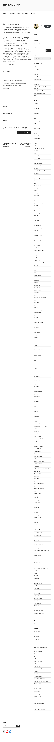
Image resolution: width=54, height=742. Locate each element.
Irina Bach (36, 205)
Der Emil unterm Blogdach (39, 148)
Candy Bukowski (37, 130)
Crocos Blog (36, 140)
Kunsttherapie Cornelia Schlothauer (41, 550)
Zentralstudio (36, 524)
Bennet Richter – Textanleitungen (41, 532)
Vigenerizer (36, 600)
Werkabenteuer (37, 95)
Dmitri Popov (36, 416)
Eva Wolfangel (37, 376)
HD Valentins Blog (37, 185)
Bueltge (35, 573)
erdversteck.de (37, 418)
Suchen (35, 47)
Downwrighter (37, 155)
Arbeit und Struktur (38, 116)
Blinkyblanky (36, 123)
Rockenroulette (37, 285)
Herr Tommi (36, 69)
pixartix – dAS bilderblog (39, 488)
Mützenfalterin (37, 260)
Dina (35, 153)
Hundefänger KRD (37, 436)
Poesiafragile (36, 491)
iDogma (35, 441)
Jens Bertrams (37, 71)
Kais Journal (36, 218)
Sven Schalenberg (37, 505)
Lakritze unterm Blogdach (39, 242)
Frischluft (36, 653)
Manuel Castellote (37, 466)
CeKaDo (35, 133)
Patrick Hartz (36, 478)
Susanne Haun (37, 502)
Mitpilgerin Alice (37, 666)
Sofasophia (36, 295)
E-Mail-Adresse (7, 113)
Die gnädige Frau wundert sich (40, 150)
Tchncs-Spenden (37, 355)
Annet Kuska (36, 389)
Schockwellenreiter (38, 290)
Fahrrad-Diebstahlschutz (39, 651)
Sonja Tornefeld (37, 84)
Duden (35, 580)
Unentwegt (36, 325)
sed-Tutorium (36, 540)
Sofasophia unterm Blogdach (40, 297)
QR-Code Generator (38, 598)
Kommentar (6, 88)
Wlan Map (36, 345)
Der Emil (35, 145)
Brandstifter (36, 399)
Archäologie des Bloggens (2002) (41, 568)
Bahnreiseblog (37, 121)
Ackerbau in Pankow (38, 106)
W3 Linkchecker (37, 603)
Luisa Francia (36, 247)
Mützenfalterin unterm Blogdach (40, 262)
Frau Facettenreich (38, 165)
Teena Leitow (36, 510)
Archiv (35, 55)
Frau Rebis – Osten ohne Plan (40, 170)
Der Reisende (36, 411)
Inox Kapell (36, 443)
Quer (35, 277)
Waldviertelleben (37, 327)
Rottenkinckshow (37, 287)
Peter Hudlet (36, 481)
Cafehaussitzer (37, 691)
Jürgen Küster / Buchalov (39, 448)
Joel (34, 210)
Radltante (36, 282)
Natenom (36, 265)
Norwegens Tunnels (38, 668)
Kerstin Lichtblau (37, 451)
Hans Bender (36, 431)
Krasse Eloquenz (37, 76)
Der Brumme (36, 66)
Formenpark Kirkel (37, 423)
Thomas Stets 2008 (38, 676)
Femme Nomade (37, 160)
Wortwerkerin (36, 699)
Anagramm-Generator (38, 565)
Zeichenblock (36, 522)
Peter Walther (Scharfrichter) (40, 486)
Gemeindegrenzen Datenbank (40, 613)
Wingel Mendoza (37, 519)
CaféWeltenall (37, 128)
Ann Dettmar (36, 386)
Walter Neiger (37, 515)
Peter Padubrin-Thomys (39, 483)
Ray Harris (36, 673)
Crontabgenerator (37, 535)
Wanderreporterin (37, 683)
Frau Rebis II (36, 173)
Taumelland (36, 507)
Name (5, 106)
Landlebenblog (37, 245)
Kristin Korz (36, 458)
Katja (35, 223)
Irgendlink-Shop (37, 43)
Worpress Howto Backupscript (40, 709)
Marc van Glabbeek (38, 661)
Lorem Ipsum (36, 588)
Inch (34, 198)
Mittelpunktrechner (38, 590)
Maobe (35, 252)
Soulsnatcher (36, 302)
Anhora (35, 111)
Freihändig (36, 175)
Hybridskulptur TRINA (38, 438)
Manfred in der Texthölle (39, 250)
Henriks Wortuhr (37, 433)
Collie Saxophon (37, 409)
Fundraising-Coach (38, 583)
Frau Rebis (36, 168)
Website (5, 120)
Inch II (35, 200)
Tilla (34, 320)
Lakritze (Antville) (37, 240)
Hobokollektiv (36, 195)
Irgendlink (11, 4)
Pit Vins (35, 272)
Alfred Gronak (37, 384)
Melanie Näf (36, 255)
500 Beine (36, 103)
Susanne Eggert (37, 500)
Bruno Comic (36, 401)
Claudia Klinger (37, 138)
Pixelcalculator (37, 593)
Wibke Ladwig (37, 332)
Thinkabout (36, 317)
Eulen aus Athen (37, 158)
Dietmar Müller (37, 414)
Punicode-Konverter (38, 595)
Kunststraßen (25, 13)
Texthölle (36, 512)
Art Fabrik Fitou (37, 396)
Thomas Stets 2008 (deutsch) (40, 678)
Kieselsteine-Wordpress (39, 228)
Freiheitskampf (37, 178)
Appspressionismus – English (40, 394)
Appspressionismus (38, 391)
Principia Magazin (37, 275)
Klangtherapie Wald (38, 548)
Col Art (35, 406)
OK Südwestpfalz (37, 473)
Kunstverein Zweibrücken (39, 461)
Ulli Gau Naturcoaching (38, 558)
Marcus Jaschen (37, 79)
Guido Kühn (36, 428)
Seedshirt (36, 40)
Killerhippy (36, 74)
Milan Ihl (35, 257)
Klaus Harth (36, 453)
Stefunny (35, 307)
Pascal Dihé (36, 476)
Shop (18, 13)
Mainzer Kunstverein (38, 463)
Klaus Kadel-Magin (38, 456)
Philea (35, 270)
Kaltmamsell (36, 220)
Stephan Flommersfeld (38, 310)
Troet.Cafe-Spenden (38, 358)
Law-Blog (36, 585)
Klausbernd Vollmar (38, 235)
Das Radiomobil (37, 631)
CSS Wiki (36, 575)
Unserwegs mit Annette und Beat (41, 681)
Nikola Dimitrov (37, 471)
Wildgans (36, 337)
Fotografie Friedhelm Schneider (40, 426)
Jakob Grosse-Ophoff (38, 446)
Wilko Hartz (36, 605)
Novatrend (36, 267)
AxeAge (35, 118)
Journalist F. (36, 215)
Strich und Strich (37, 312)
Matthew (35, 663)
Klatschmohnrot (37, 233)
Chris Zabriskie (37, 404)
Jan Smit (35, 658)
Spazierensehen (37, 305)
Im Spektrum (36, 639)
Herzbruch (36, 190)
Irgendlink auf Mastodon (39, 203)
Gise (34, 180)
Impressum (32, 13)
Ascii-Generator (37, 570)
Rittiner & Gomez (37, 493)
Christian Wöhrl (37, 135)
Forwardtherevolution (38, 163)
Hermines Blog (37, 188)
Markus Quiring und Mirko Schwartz (41, 468)
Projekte (12, 13)
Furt (34, 656)
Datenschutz (5, 738)
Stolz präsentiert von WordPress (16, 738)
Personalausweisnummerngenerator (41, 81)
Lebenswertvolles (37, 553)
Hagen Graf (36, 183)
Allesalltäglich (36, 108)
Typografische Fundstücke (39, 93)
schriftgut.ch (36, 292)
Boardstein (36, 126)
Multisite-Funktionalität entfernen (41, 706)
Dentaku (35, 143)
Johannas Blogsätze (38, 213)
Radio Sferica (36, 280)
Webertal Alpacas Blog (38, 330)
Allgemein (8, 71)
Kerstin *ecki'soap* (37, 225)
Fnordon (35, 353)
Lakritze (35, 237)
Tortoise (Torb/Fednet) (38, 90)
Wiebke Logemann (38, 517)
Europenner (36, 421)
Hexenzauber (36, 193)
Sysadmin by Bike (37, 315)
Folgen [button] (47, 26)
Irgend (17, 22)
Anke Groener (37, 113)
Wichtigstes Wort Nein (38, 335)
